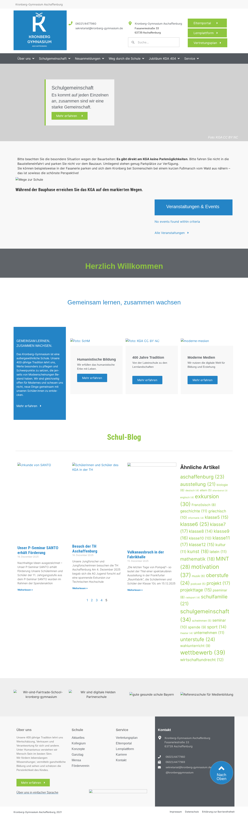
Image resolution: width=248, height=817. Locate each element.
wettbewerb (202, 652)
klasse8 (201, 531)
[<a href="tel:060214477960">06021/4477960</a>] (70, 23)
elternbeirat (220, 490)
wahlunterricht (195, 645)
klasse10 (200, 538)
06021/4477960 (85, 23)
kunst (198, 551)
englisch (187, 497)
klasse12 (201, 544)
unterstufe (197, 639)
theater (186, 633)
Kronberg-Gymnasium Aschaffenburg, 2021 (38, 812)
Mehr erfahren (69, 116)
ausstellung (198, 484)
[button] (26, 58)
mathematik (197, 559)
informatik (196, 517)
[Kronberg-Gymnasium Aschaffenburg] (130, 23)
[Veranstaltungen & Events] (160, 207)
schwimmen (201, 620)
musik (198, 576)
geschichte (193, 511)
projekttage (196, 589)
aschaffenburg (202, 477)
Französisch (204, 505)
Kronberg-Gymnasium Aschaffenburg (158, 23)
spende (197, 627)
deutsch (192, 490)
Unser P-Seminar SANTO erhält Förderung (37, 550)
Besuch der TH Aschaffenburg (84, 548)
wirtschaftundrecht (202, 659)
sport (216, 626)
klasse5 (216, 517)
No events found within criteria (177, 221)
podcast (198, 583)
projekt (218, 583)
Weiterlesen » (25, 589)
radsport (193, 597)
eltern (206, 490)
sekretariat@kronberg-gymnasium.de (99, 28)
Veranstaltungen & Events (192, 206)
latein (218, 551)
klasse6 (194, 524)
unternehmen (209, 632)
